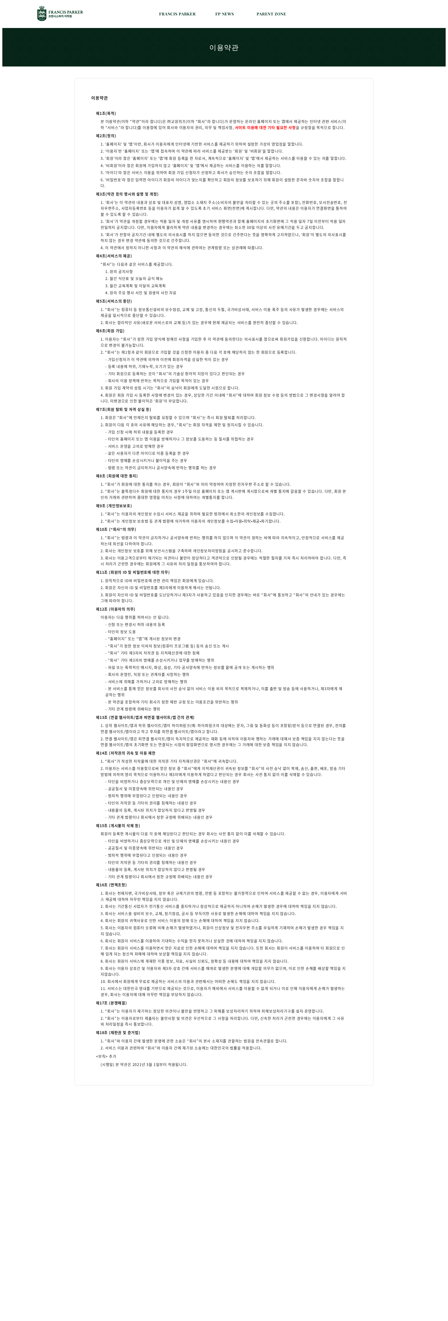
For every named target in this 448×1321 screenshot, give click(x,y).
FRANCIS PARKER (177, 13)
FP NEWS (224, 13)
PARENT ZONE (271, 13)
